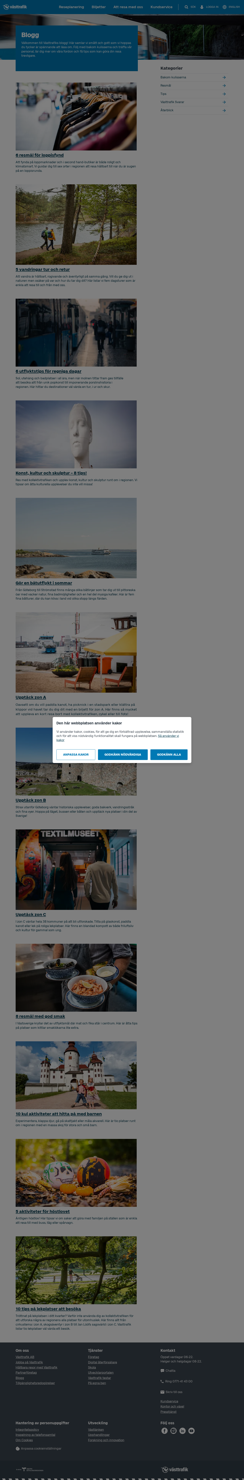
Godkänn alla (169, 754)
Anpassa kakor (76, 754)
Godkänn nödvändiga (122, 754)
